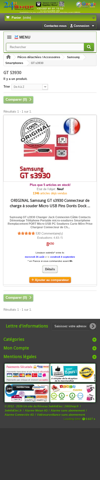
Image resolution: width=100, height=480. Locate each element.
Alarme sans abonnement (68, 410)
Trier (6, 86)
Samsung (73, 57)
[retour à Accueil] (8, 57)
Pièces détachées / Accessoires (38, 57)
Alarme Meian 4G (36, 410)
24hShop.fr (71, 406)
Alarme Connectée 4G (19, 414)
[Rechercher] (89, 47)
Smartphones (14, 63)
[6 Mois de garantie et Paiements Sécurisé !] (27, 372)
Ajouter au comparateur (52, 280)
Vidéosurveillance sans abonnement (61, 414)
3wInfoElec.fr (13, 410)
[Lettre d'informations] (93, 326)
